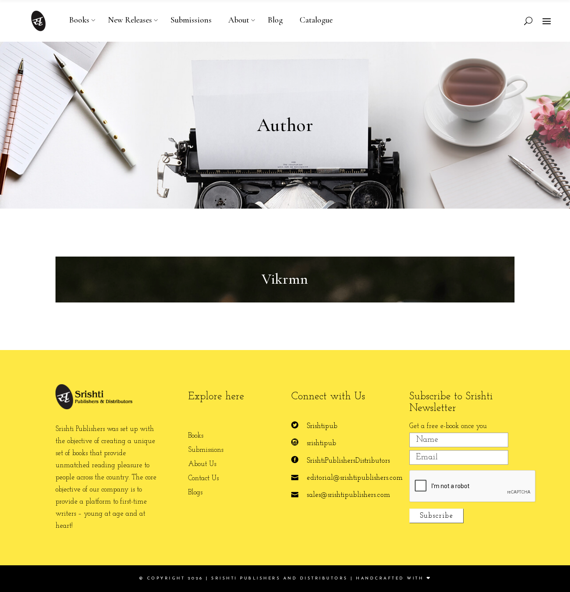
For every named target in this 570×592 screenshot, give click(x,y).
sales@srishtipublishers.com (348, 495)
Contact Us (203, 478)
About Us (202, 464)
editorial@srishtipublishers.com (355, 477)
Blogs (195, 492)
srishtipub (321, 443)
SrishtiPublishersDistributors (348, 460)
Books (195, 435)
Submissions (205, 449)
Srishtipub (322, 426)
